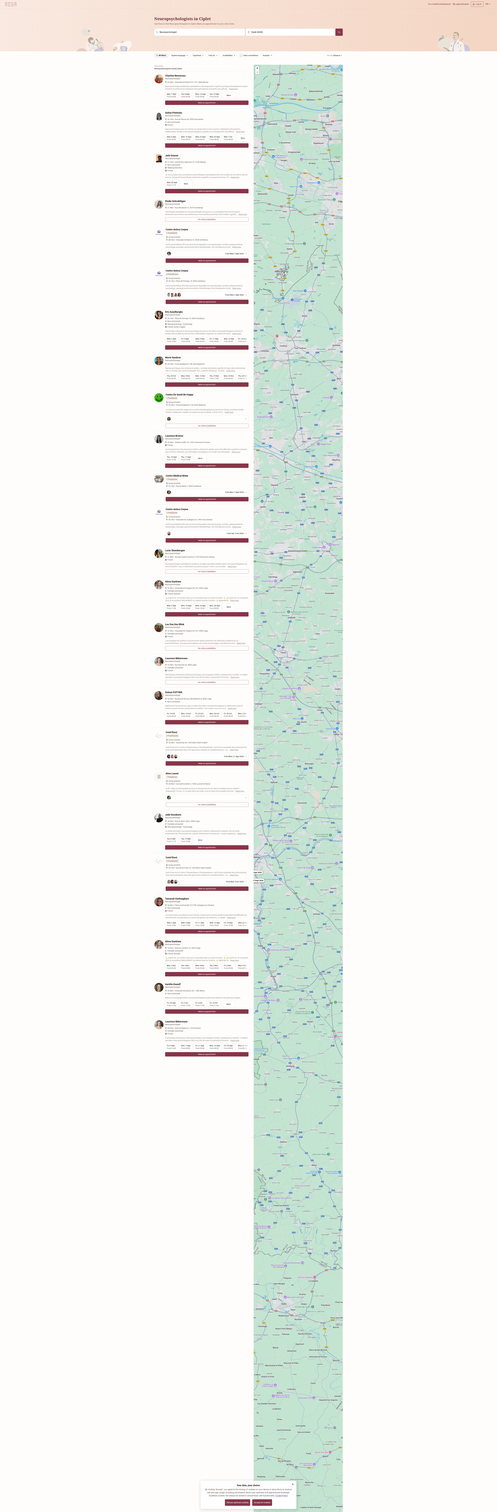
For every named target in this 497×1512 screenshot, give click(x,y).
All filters (162, 55)
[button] (257, 880)
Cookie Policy (281, 1495)
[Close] (292, 1484)
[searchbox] (199, 32)
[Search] (339, 32)
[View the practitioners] (207, 419)
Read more (233, 89)
